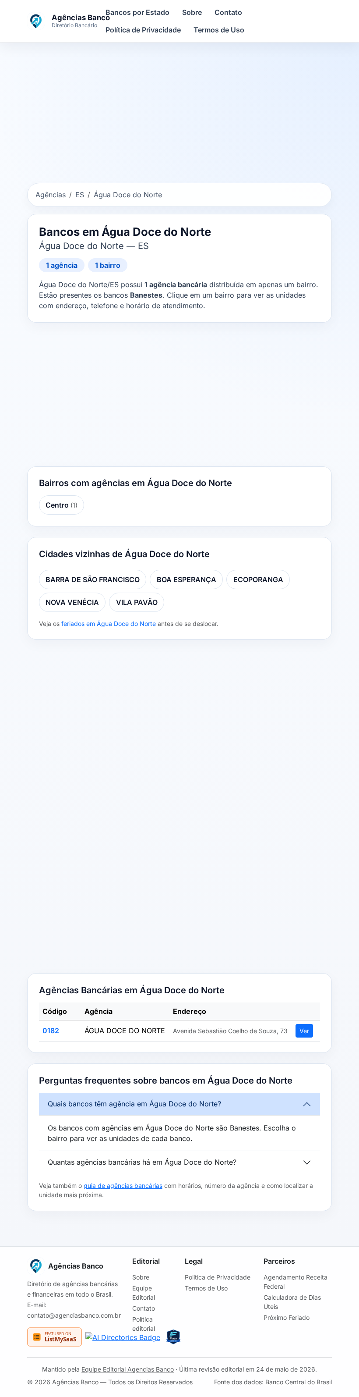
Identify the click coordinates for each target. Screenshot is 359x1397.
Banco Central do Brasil (298, 1382)
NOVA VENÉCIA (72, 602)
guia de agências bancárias (123, 1185)
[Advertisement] (179, 114)
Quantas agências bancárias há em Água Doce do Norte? (142, 1162)
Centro (61, 505)
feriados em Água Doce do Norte (108, 623)
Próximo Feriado (287, 1317)
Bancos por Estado (137, 12)
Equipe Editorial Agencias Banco (127, 1369)
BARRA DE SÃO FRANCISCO (93, 579)
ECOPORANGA (258, 579)
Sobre (192, 12)
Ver (304, 1030)
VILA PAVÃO (137, 602)
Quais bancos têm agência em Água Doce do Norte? (134, 1103)
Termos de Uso (219, 29)
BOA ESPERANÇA (186, 579)
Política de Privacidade (143, 29)
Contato (228, 12)
